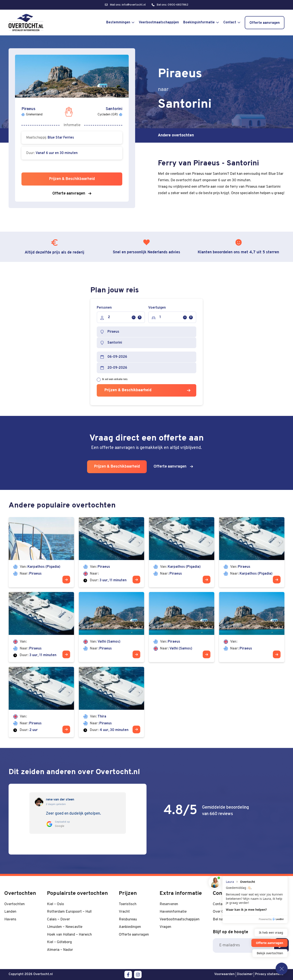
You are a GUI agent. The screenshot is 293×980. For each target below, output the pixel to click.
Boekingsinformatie (199, 22)
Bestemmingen (118, 22)
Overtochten (14, 904)
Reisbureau (128, 919)
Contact (229, 22)
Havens (10, 919)
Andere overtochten (176, 135)
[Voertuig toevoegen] (191, 317)
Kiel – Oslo (55, 904)
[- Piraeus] (41, 627)
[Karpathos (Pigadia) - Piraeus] (41, 552)
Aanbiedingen (130, 927)
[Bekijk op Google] (39, 802)
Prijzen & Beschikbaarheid (127, 390)
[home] (26, 22)
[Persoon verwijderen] (134, 317)
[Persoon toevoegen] (140, 317)
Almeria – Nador (60, 950)
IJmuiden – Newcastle (64, 927)
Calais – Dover (58, 919)
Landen (10, 912)
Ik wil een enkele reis (115, 379)
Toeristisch (127, 904)
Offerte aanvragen (264, 23)
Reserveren (169, 904)
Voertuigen (157, 308)
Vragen (165, 927)
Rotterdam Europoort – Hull (69, 912)
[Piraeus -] (111, 552)
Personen (104, 308)
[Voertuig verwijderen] (185, 317)
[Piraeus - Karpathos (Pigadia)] (251, 552)
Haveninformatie (173, 912)
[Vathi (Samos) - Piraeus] (111, 627)
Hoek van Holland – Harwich (69, 934)
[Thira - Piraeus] (111, 702)
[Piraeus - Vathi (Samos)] (181, 627)
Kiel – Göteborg (59, 942)
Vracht (124, 912)
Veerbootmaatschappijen (159, 22)
